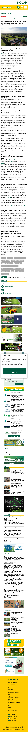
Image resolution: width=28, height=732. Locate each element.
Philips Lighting (5, 274)
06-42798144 (13, 718)
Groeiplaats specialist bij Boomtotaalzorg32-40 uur (16, 431)
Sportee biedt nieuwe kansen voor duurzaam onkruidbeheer (17, 618)
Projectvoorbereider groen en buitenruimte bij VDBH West (17, 414)
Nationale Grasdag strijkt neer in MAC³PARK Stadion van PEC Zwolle (16, 487)
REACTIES (4, 280)
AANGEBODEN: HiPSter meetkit (11, 451)
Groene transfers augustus (17, 612)
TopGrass (8, 197)
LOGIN (4, 277)
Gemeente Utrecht (6, 260)
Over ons (10, 689)
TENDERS (7, 514)
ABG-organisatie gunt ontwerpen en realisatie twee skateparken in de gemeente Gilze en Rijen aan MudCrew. (13, 529)
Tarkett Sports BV (17, 263)
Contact (10, 694)
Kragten (3, 257)
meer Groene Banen (14, 436)
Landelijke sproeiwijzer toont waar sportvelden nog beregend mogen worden (17, 624)
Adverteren (11, 709)
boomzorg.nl (8, 727)
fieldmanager (13, 720)
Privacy (10, 705)
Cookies (10, 707)
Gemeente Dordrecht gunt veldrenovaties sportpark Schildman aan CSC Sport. (13, 539)
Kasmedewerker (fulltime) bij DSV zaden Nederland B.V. (17, 400)
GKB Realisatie (16, 268)
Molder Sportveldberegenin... (18, 260)
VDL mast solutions (20, 271)
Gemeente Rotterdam (14, 159)
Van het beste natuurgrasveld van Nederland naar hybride (16, 629)
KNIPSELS (7, 554)
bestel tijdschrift (9, 290)
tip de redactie (8, 293)
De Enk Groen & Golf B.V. (7, 263)
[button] (14, 376)
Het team (10, 699)
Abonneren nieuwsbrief (13, 697)
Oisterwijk (3, 53)
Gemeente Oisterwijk (13, 266)
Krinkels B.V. (4, 266)
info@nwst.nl (13, 714)
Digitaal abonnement (13, 696)
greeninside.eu (17, 729)
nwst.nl (23, 729)
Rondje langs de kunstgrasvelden (14, 634)
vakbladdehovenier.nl (17, 727)
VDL (11, 205)
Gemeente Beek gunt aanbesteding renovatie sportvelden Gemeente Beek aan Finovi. (14, 523)
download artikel (9, 286)
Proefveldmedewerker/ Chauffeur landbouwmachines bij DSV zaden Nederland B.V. (17, 394)
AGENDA (6, 466)
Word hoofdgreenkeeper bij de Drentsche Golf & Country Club (17, 426)
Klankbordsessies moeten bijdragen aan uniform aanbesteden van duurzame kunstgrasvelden (17, 479)
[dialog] (14, 366)
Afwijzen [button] (14, 372)
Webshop (10, 691)
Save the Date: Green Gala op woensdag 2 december (17, 491)
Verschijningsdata (12, 710)
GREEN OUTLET (9, 448)
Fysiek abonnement (12, 687)
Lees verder (10, 366)
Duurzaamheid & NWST (13, 692)
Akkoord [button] (14, 369)
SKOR (2, 163)
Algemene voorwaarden (14, 702)
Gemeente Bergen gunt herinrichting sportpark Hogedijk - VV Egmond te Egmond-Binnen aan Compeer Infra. (12, 534)
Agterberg (23, 257)
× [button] (25, 355)
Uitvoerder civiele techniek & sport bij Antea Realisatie (17, 409)
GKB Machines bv (5, 271)
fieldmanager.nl (5, 726)
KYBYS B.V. (17, 257)
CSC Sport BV (10, 257)
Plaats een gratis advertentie (10, 454)
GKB (12, 161)
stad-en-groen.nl (22, 726)
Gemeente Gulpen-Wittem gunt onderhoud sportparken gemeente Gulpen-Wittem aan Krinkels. (14, 518)
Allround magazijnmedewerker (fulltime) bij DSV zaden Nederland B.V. (16, 420)
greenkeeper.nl (13, 726)
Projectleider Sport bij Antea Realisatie (17, 405)
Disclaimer (10, 704)
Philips (24, 205)
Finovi (12, 271)
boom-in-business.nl (8, 729)
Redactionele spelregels (14, 700)
